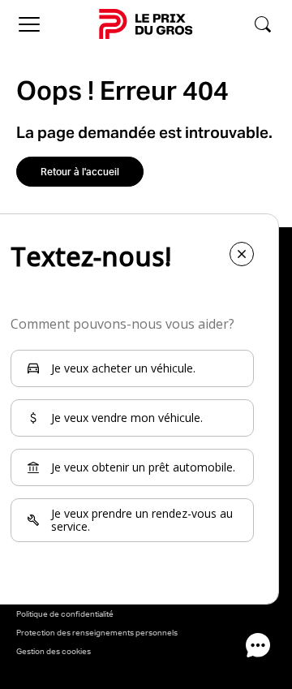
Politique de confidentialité (65, 613)
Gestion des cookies (53, 651)
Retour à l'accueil (80, 171)
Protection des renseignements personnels (97, 632)
